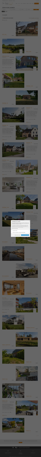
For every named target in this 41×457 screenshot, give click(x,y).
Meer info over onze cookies (15, 228)
